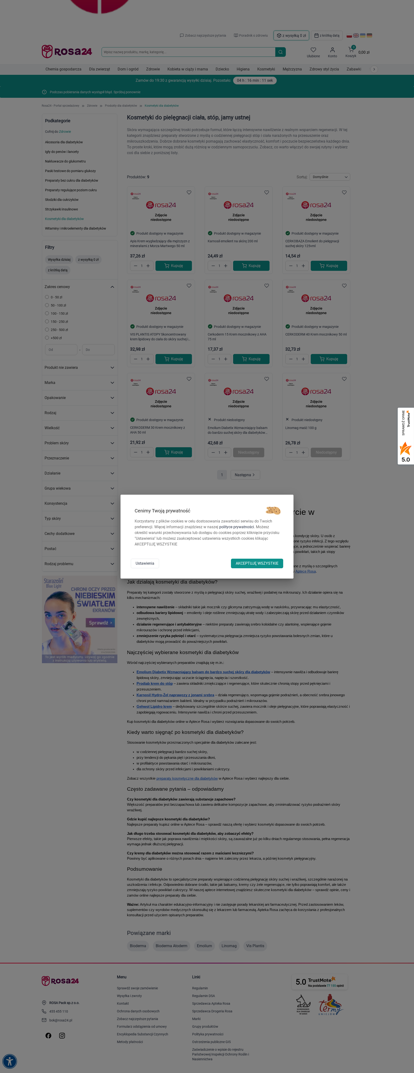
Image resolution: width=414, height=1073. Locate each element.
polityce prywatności (236, 527)
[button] (273, 510)
